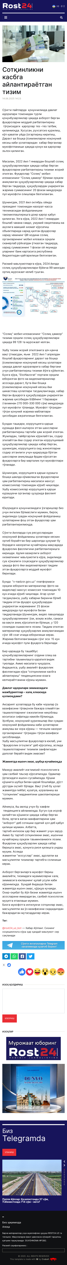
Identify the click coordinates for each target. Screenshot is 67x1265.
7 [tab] (64, 1179)
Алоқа (6, 1226)
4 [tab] (64, 1174)
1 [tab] (64, 1169)
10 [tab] (64, 1184)
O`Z (63, 6)
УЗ (57, 6)
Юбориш (9, 1018)
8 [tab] (64, 1181)
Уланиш (9, 1152)
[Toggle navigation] (5, 17)
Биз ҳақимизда (11, 1222)
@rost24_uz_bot (12, 928)
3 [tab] (64, 1172)
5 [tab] (64, 1176)
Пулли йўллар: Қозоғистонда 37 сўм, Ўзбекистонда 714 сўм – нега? (25, 1200)
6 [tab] (64, 1177)
